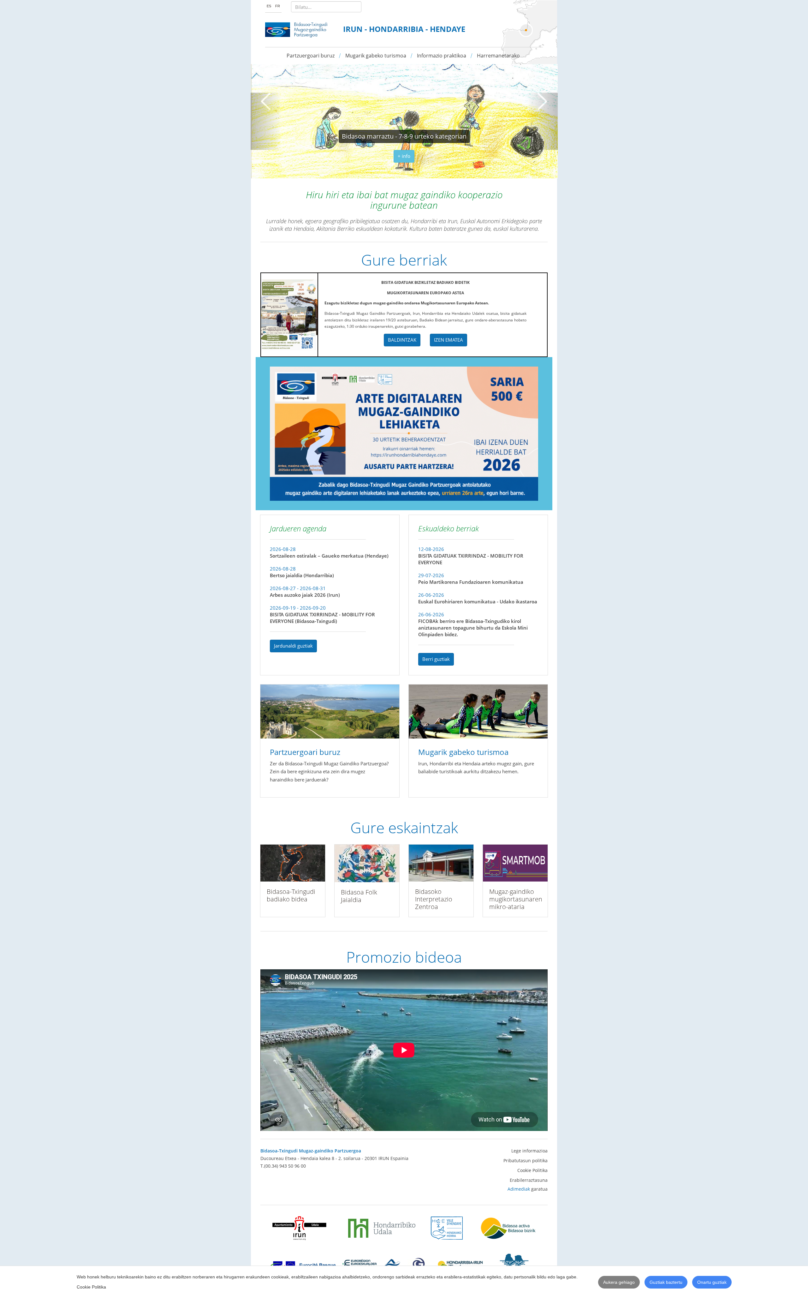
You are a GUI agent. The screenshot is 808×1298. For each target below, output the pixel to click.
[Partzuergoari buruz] (329, 711)
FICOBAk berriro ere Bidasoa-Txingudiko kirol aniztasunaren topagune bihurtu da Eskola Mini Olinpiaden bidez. (473, 627)
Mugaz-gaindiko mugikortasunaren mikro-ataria (515, 899)
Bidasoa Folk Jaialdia (359, 896)
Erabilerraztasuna (529, 1180)
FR (277, 6)
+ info (404, 156)
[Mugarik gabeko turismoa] (478, 711)
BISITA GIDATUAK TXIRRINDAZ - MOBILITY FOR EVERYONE (470, 559)
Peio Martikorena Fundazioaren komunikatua (470, 582)
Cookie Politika (532, 1170)
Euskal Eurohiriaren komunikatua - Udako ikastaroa (477, 601)
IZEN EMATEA (448, 340)
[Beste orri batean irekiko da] (300, 1228)
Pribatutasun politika (525, 1160)
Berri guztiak (436, 659)
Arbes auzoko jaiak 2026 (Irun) (305, 595)
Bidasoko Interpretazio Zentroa (433, 899)
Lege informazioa (529, 1151)
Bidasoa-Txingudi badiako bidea (291, 895)
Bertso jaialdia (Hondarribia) (302, 575)
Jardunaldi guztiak (293, 646)
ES (269, 6)
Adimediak (519, 1189)
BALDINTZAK (402, 340)
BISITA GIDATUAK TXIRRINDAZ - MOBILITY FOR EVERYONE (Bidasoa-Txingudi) (322, 617)
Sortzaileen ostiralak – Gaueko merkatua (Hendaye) (329, 556)
